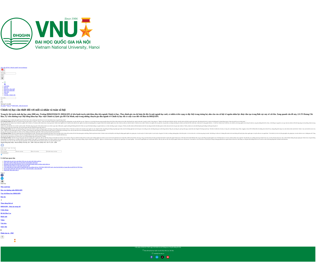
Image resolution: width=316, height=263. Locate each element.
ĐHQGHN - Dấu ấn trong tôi (20, 105)
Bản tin (9, 105)
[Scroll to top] (2, 237)
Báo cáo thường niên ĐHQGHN (11, 190)
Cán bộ (6, 93)
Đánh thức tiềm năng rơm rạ (11, 170)
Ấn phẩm (3, 105)
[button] (158, 175)
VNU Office (10, 67)
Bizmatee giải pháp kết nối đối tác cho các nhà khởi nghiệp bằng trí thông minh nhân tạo (27, 164)
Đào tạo (6, 87)
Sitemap (25, 67)
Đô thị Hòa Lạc (6, 213)
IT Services (20, 67)
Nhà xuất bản (5, 187)
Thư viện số (4, 67)
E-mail (15, 67)
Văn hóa (4, 223)
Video (3, 220)
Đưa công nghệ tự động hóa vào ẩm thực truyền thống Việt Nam (21, 162)
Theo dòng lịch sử (7, 203)
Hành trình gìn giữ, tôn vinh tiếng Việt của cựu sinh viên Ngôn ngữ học (22, 161)
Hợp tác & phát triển (9, 90)
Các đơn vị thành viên (9, 95)
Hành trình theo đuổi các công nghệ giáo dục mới (17, 165)
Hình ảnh (4, 216)
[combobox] (3, 70)
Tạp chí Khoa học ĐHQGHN (10, 193)
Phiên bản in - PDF (7, 233)
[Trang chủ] (50, 66)
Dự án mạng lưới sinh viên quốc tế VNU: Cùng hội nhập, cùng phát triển (23, 168)
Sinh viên (6, 92)
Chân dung (4, 210)
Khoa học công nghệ (9, 89)
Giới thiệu (6, 86)
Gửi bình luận (4, 153)
